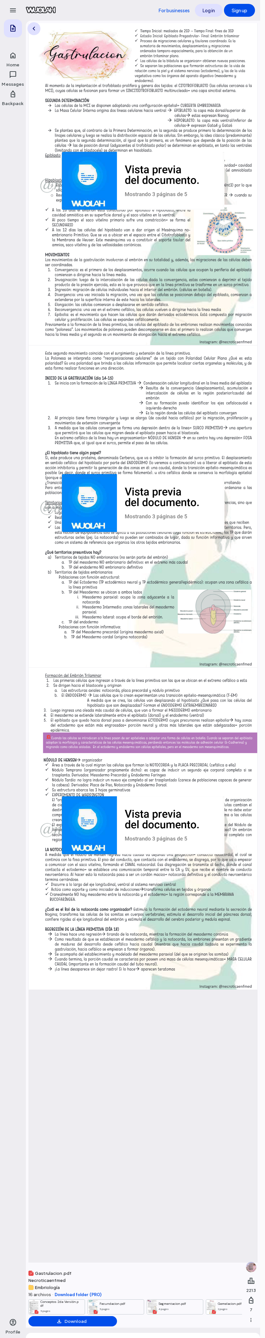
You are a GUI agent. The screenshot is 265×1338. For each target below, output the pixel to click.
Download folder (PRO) (78, 1294)
